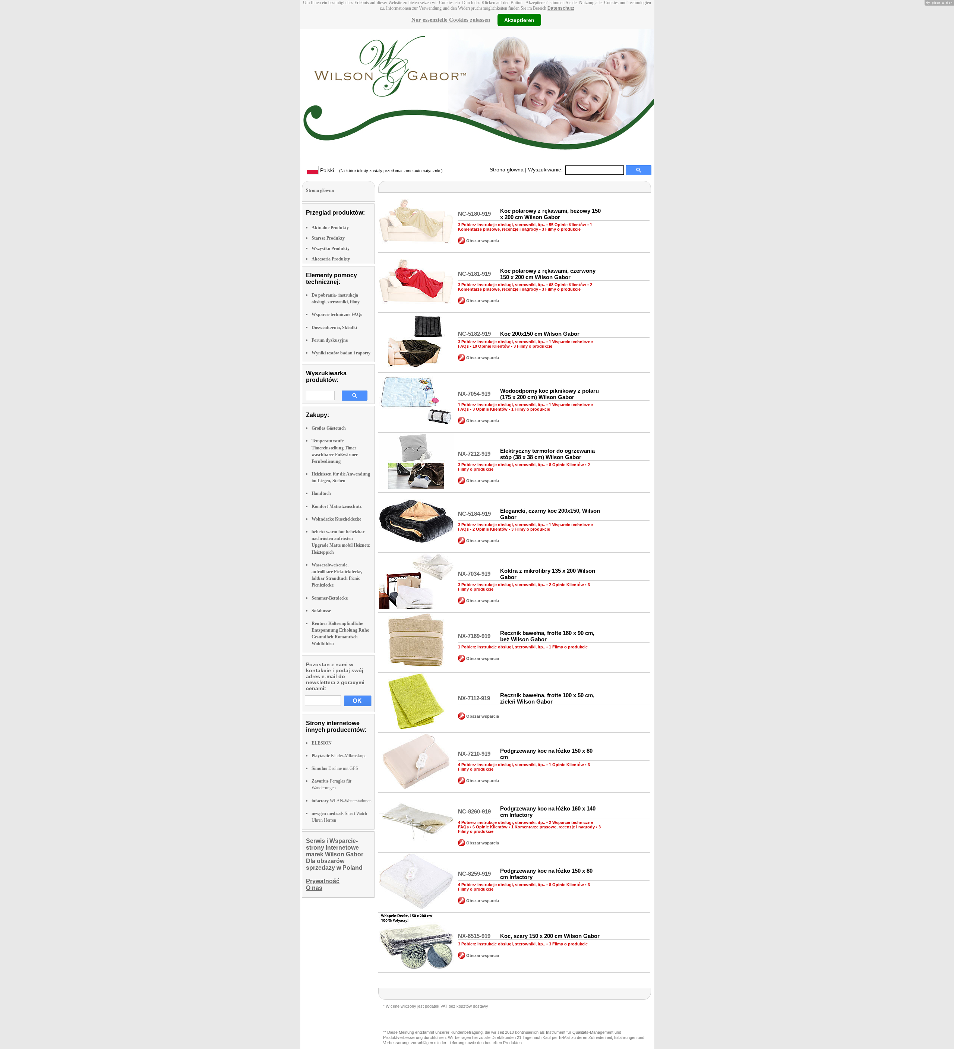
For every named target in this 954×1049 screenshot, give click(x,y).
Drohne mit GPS (335, 768)
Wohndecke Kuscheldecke (336, 519)
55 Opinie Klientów (567, 224)
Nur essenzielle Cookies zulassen (450, 20)
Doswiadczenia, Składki (334, 327)
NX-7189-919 (474, 636)
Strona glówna (507, 170)
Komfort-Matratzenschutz (336, 506)
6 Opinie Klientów (490, 827)
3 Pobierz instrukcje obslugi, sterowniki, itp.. (501, 224)
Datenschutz (560, 8)
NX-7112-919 (474, 698)
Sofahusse (321, 610)
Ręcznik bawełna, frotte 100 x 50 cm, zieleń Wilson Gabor (547, 698)
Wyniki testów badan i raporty (341, 353)
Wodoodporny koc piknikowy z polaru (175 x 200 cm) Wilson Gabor (549, 394)
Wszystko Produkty (331, 248)
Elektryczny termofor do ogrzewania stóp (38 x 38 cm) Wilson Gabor (547, 454)
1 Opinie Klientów (566, 764)
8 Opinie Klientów (566, 464)
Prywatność (322, 881)
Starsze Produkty (328, 238)
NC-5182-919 (474, 334)
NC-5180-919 (474, 214)
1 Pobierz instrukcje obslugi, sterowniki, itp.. (501, 404)
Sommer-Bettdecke (330, 598)
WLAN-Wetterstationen (342, 800)
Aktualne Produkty (330, 227)
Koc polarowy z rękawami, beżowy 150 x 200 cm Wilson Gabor (550, 214)
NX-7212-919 (474, 454)
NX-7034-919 (474, 574)
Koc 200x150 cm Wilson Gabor (539, 334)
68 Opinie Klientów (567, 284)
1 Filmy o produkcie (530, 409)
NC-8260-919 (474, 811)
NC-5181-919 (474, 274)
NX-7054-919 (474, 394)
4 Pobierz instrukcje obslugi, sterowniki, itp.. (501, 764)
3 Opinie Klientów (490, 409)
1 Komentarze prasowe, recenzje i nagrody (525, 226)
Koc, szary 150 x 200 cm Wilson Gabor (550, 936)
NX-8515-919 (474, 936)
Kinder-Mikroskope (339, 755)
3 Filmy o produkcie (561, 229)
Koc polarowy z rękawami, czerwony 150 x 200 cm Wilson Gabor (548, 274)
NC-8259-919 (474, 874)
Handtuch (321, 493)
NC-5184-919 (474, 514)
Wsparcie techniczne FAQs (337, 314)
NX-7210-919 (474, 754)
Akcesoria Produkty (331, 259)
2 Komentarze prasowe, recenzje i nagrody (525, 286)
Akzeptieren (519, 20)
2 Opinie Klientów (490, 529)
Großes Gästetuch (329, 428)
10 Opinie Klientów (491, 346)
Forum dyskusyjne (330, 340)
